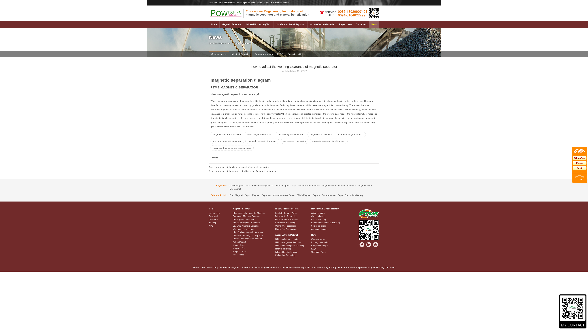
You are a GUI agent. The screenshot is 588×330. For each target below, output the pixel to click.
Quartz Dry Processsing (285, 229)
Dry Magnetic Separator (243, 219)
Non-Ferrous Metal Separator (290, 24)
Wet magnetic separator (243, 229)
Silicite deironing (318, 226)
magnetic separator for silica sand (328, 141)
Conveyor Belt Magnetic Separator (248, 235)
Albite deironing (318, 213)
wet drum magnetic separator (227, 141)
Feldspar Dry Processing (286, 216)
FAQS (280, 54)
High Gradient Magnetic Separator (248, 232)
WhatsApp (579, 158)
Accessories (238, 255)
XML (211, 226)
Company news (218, 54)
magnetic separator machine (227, 134)
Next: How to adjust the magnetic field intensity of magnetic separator (242, 171)
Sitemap (212, 223)
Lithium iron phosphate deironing (289, 245)
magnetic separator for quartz (262, 141)
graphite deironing (283, 249)
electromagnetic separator (290, 134)
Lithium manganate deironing (288, 242)
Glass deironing (318, 216)
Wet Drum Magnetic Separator (246, 223)
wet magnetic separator (294, 141)
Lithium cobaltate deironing (287, 239)
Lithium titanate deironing (286, 252)
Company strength (264, 54)
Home (214, 24)
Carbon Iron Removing (285, 255)
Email (579, 168)
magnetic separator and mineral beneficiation (277, 13)
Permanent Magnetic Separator (246, 216)
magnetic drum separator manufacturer (232, 148)
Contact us (361, 24)
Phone (579, 163)
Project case (345, 24)
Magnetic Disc (239, 248)
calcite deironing (318, 219)
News (374, 24)
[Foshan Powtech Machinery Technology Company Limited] (227, 20)
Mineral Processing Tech (258, 24)
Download (213, 216)
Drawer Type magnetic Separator (247, 239)
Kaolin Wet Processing (285, 223)
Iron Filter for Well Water (286, 213)
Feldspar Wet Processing (286, 219)
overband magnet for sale (350, 134)
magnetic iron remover (321, 134)
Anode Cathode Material (322, 24)
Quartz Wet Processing (285, 226)
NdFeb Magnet (239, 242)
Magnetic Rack (239, 251)
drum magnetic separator (259, 134)
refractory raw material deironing (325, 223)
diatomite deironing (319, 229)
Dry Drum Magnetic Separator (246, 226)
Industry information (240, 54)
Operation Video (295, 54)
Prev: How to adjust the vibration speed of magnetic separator (239, 167)
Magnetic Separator (231, 24)
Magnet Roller (239, 245)
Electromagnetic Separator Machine (249, 213)
